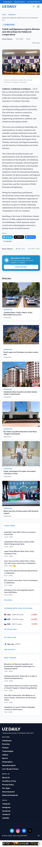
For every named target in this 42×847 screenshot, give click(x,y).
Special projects (19, 2)
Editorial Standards (10, 795)
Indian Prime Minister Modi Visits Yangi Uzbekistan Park (19, 552)
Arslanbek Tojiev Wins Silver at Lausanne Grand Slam (20, 533)
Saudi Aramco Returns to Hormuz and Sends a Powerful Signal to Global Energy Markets (20, 687)
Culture (5, 755)
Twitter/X (20, 237)
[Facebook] (24, 831)
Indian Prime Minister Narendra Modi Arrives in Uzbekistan (20, 572)
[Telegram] (12, 831)
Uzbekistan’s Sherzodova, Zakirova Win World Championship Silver (19, 543)
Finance (5, 748)
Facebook (31, 237)
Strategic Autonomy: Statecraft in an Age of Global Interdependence (20, 677)
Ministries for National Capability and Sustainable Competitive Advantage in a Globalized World (19, 666)
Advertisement (8, 792)
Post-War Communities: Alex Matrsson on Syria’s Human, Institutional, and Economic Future (20, 697)
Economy (6, 744)
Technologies (7, 751)
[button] (33, 6)
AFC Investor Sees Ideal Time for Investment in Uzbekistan (21, 581)
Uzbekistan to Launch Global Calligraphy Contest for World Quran (19, 708)
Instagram (6, 807)
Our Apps (6, 788)
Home (4, 14)
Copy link (8, 241)
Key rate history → (10, 649)
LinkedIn (5, 818)
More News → (9, 600)
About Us (6, 778)
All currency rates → (11, 629)
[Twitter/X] (30, 831)
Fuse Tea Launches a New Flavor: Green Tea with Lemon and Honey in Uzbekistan (20, 562)
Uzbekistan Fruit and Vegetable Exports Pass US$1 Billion (19, 591)
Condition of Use (9, 781)
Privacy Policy (8, 785)
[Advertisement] (21, 843)
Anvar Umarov (7, 39)
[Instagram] (18, 831)
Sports (5, 758)
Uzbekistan (12, 14)
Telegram (8, 237)
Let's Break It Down (33, 2)
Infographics (8, 2)
